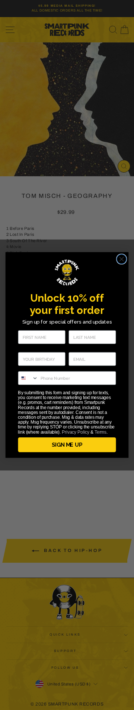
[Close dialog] (122, 259)
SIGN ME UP (67, 444)
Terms (100, 432)
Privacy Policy (75, 432)
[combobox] (28, 378)
